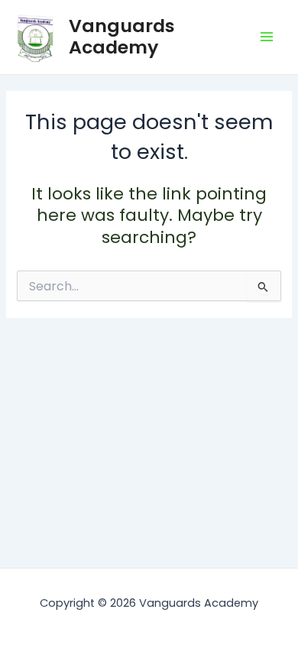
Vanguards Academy (122, 36)
